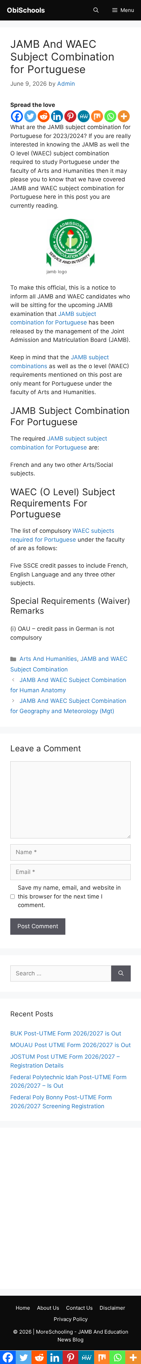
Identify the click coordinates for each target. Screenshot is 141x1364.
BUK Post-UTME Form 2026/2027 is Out (65, 1033)
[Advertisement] (70, 1208)
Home (23, 1308)
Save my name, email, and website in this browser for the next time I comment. (69, 896)
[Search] (121, 973)
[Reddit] (44, 116)
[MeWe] (84, 116)
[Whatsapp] (110, 116)
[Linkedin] (57, 116)
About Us (48, 1308)
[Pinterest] (70, 116)
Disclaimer (112, 1308)
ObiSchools (26, 10)
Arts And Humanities (48, 658)
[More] (124, 116)
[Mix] (97, 116)
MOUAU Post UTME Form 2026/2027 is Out (70, 1045)
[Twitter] (30, 116)
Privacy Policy (71, 1319)
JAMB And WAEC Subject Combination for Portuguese (62, 56)
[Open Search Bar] (96, 10)
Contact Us (79, 1308)
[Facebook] (17, 116)
